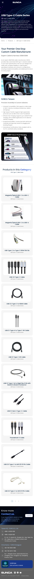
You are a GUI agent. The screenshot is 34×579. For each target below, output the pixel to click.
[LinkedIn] (15, 573)
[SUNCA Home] (17, 2)
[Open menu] (2, 2)
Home (3, 41)
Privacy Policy (25, 575)
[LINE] (18, 573)
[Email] (21, 573)
